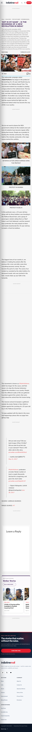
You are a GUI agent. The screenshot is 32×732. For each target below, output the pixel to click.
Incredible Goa (5, 712)
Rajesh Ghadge (5, 52)
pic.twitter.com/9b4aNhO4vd (18, 452)
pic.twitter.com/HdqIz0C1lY (17, 481)
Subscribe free (16, 650)
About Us (19, 681)
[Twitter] (6, 672)
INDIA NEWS (8, 19)
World (3, 688)
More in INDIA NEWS (9, 584)
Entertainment (5, 696)
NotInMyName (24, 383)
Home (3, 19)
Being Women (5, 700)
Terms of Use (20, 692)
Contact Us (20, 685)
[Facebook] (2, 672)
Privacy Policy (20, 696)
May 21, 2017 (13, 459)
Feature (3, 692)
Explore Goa (4, 719)
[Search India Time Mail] (24, 2)
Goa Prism (4, 708)
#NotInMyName (13, 469)
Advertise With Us (21, 688)
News (3, 681)
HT (14, 505)
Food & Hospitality (6, 715)
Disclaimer (20, 700)
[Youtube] (10, 672)
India (3, 685)
